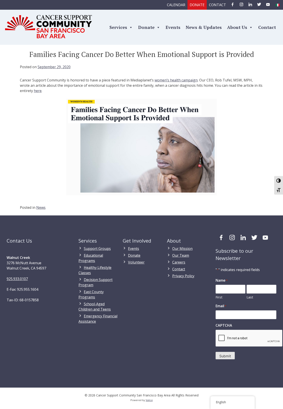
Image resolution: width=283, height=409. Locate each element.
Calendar (176, 4)
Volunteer (136, 262)
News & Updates (204, 27)
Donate (197, 4)
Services (118, 27)
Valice (149, 400)
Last (250, 297)
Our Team (180, 255)
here (38, 90)
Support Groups (97, 248)
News (41, 207)
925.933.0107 (17, 278)
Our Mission (182, 248)
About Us (237, 27)
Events (173, 27)
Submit (225, 356)
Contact (217, 4)
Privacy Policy (183, 275)
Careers (178, 262)
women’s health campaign (176, 80)
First (219, 297)
